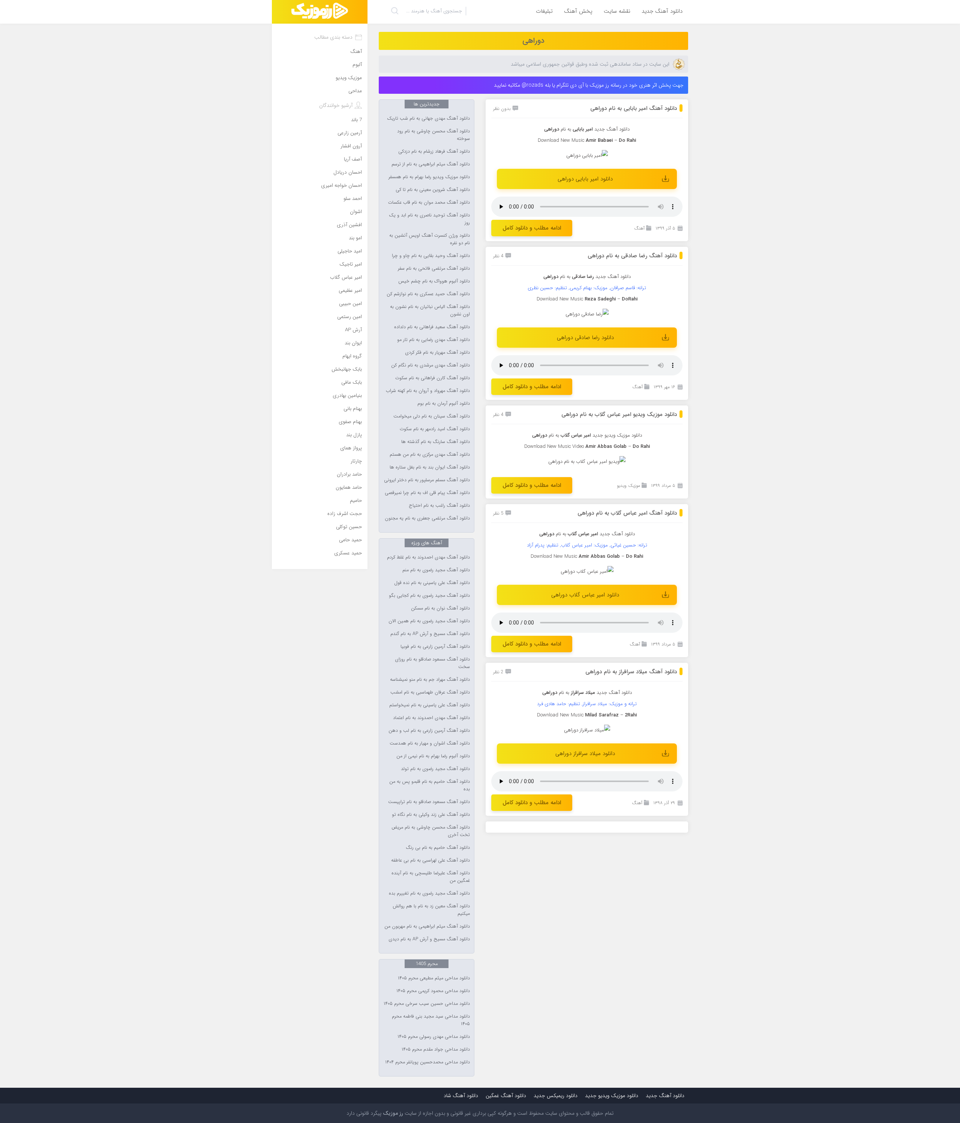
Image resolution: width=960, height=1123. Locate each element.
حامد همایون (349, 487)
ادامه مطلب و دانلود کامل (531, 228)
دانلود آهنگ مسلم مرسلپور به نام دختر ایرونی (427, 480)
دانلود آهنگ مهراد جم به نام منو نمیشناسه (430, 679)
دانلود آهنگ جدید (662, 11)
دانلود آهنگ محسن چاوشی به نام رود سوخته (433, 135)
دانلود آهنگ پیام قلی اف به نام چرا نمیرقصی (427, 493)
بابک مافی (351, 382)
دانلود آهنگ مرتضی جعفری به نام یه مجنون (427, 518)
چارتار (356, 461)
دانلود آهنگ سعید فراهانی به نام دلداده (432, 327)
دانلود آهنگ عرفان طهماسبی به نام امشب (430, 692)
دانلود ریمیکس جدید (556, 1095)
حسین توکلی (349, 527)
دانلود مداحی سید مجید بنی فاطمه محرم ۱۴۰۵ (431, 1020)
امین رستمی (349, 317)
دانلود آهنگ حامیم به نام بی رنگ (438, 847)
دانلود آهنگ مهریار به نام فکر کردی (437, 352)
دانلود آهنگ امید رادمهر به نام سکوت (435, 429)
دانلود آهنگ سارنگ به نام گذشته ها (435, 442)
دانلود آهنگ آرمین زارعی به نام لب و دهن (429, 730)
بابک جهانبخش (347, 369)
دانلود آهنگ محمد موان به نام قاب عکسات (429, 202)
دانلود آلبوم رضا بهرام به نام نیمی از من (433, 756)
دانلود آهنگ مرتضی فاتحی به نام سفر (434, 268)
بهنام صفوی (350, 422)
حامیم (356, 500)
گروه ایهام (352, 356)
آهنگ (639, 228)
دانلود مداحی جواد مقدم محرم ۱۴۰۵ (436, 1049)
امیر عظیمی (350, 290)
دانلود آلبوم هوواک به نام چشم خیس (434, 281)
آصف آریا (353, 159)
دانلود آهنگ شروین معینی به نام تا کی (433, 190)
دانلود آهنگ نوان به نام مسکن (440, 608)
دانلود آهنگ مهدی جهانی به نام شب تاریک (428, 118)
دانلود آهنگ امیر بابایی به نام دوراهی (633, 108)
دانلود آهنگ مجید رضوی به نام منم (436, 570)
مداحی (355, 91)
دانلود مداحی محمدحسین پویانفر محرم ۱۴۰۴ (427, 1062)
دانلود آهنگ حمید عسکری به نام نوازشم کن (428, 294)
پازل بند (354, 435)
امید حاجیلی (350, 251)
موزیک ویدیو (628, 485)
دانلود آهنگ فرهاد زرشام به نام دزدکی (434, 151)
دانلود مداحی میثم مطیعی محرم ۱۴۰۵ (434, 978)
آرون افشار (351, 146)
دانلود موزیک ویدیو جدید (617, 435)
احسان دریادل (347, 172)
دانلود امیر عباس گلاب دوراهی (585, 594)
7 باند (356, 120)
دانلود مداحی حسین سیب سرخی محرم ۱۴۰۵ (427, 1003)
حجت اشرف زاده (344, 514)
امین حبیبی (350, 304)
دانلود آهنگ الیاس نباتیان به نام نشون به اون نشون (430, 310)
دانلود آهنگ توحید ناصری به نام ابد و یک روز (429, 219)
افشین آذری (349, 225)
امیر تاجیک (350, 264)
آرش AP (353, 330)
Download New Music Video (554, 446)
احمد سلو (353, 199)
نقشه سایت (617, 11)
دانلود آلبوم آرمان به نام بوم (443, 403)
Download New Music (561, 140)
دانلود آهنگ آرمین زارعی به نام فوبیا (435, 646)
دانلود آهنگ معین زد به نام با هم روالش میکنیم (431, 909)
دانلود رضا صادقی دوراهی (585, 337)
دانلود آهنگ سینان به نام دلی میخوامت (431, 416)
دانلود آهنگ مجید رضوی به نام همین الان (429, 621)
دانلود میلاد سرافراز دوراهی (585, 753)
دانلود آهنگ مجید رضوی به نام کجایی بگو (429, 595)
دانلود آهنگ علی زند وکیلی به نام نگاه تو (431, 814)
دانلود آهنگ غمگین (506, 1095)
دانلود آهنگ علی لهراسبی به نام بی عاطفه (430, 860)
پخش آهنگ (578, 11)
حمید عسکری (348, 553)
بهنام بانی (353, 409)
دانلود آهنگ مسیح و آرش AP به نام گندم (430, 634)
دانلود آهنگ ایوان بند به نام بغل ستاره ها (430, 467)
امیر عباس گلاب (346, 277)
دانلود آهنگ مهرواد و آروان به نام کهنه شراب (428, 391)
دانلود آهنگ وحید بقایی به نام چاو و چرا (431, 256)
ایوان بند (353, 343)
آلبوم (357, 65)
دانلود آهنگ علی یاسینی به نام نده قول (432, 583)
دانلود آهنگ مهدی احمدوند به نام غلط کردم (428, 557)
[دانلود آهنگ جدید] (320, 12)
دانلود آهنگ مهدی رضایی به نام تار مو (433, 340)
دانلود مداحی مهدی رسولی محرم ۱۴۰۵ (434, 1036)
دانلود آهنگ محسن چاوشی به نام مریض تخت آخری (431, 831)
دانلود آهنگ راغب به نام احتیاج (439, 505)
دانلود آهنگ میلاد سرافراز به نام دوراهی (631, 671)
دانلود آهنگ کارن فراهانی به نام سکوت (432, 378)
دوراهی (533, 41)
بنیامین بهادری (347, 395)
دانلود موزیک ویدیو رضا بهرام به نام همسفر (429, 177)
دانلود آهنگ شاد (461, 1095)
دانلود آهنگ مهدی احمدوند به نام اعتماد (431, 718)
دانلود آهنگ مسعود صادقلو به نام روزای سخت (432, 663)
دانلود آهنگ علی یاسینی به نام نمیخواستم (429, 705)
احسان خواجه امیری (341, 185)
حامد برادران (349, 474)
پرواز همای (351, 448)
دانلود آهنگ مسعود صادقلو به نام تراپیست (429, 802)
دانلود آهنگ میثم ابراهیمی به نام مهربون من (427, 926)
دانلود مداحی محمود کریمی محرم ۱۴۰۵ (433, 991)
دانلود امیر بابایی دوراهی (585, 178)
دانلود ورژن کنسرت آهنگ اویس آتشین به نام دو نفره (429, 239)
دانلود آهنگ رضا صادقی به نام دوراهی (632, 255)
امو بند (355, 238)
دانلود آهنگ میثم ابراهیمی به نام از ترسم (431, 164)
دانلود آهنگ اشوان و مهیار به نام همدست (430, 743)
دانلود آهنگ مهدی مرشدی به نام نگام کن (430, 365)
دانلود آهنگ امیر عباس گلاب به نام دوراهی (627, 513)
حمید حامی (350, 540)
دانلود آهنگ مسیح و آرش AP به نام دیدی (429, 939)
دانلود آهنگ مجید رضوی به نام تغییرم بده (429, 893)
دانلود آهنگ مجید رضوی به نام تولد (435, 769)
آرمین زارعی (350, 133)
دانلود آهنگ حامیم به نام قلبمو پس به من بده (429, 785)
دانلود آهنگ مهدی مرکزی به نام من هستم (430, 454)
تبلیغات (544, 11)
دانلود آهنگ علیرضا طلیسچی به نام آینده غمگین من (431, 876)
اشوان (356, 212)
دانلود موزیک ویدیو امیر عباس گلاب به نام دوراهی (619, 414)
